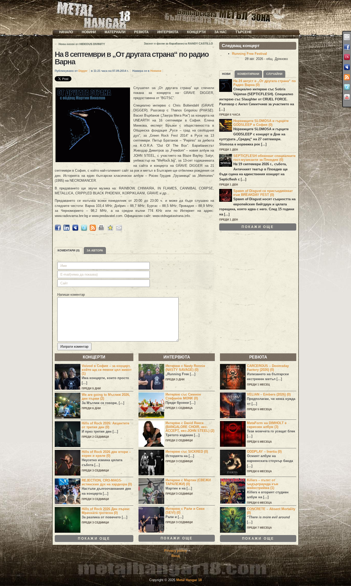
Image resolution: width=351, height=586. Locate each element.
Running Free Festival (249, 54)
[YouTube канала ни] (347, 97)
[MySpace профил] (347, 67)
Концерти (196, 32)
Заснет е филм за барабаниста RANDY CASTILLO (178, 43)
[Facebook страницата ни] (347, 47)
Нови (226, 73)
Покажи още (258, 227)
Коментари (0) (69, 250)
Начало (66, 32)
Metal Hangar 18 (189, 580)
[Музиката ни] (347, 57)
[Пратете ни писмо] (347, 37)
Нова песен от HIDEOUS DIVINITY (82, 44)
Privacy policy (175, 551)
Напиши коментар (71, 294)
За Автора (95, 250)
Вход (175, 556)
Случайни (274, 73)
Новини (89, 32)
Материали (115, 32)
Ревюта (141, 32)
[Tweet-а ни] (347, 87)
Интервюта (167, 32)
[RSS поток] (347, 77)
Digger (82, 70)
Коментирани (248, 73)
